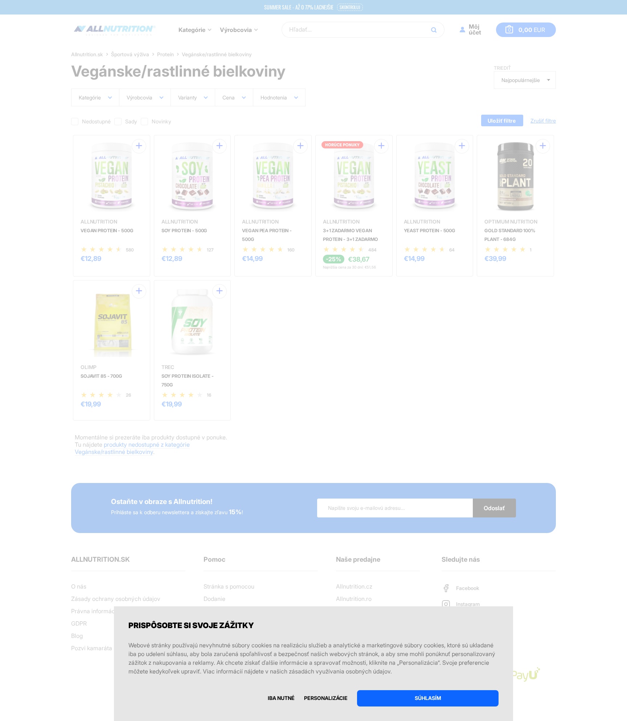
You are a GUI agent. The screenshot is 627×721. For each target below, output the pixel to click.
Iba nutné (281, 698)
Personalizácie (326, 698)
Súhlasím (428, 698)
